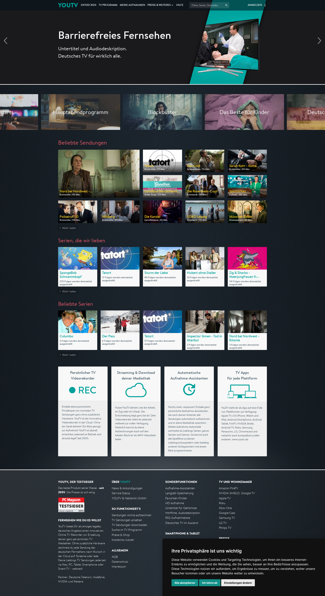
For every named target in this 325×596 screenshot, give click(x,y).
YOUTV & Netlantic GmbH (129, 498)
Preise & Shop (121, 535)
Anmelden (255, 5)
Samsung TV (227, 518)
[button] (265, 5)
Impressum (119, 567)
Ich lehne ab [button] (209, 582)
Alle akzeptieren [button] (185, 582)
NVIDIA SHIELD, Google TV (237, 493)
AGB (115, 557)
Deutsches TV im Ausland (181, 523)
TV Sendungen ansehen (127, 520)
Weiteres (159, 5)
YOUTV (68, 5)
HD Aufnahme (174, 503)
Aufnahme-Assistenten (180, 488)
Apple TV (225, 498)
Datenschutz (120, 562)
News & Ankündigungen (127, 488)
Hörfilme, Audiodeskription (182, 513)
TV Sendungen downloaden (129, 525)
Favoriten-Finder (176, 498)
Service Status (121, 493)
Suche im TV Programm (127, 530)
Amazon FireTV (228, 488)
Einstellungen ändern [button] (238, 582)
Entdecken (88, 5)
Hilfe (179, 5)
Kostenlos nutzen (123, 540)
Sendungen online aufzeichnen (131, 515)
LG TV (223, 523)
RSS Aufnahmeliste (177, 518)
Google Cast (227, 513)
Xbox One (225, 508)
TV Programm (108, 5)
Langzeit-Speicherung (179, 493)
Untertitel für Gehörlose (181, 508)
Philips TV (225, 528)
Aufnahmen (132, 5)
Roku (222, 503)
